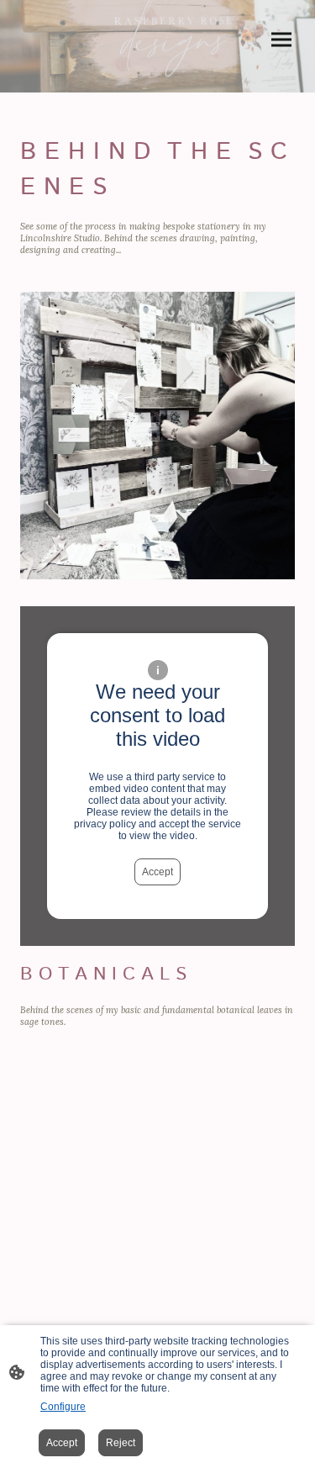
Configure (63, 1407)
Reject (120, 1443)
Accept (157, 872)
